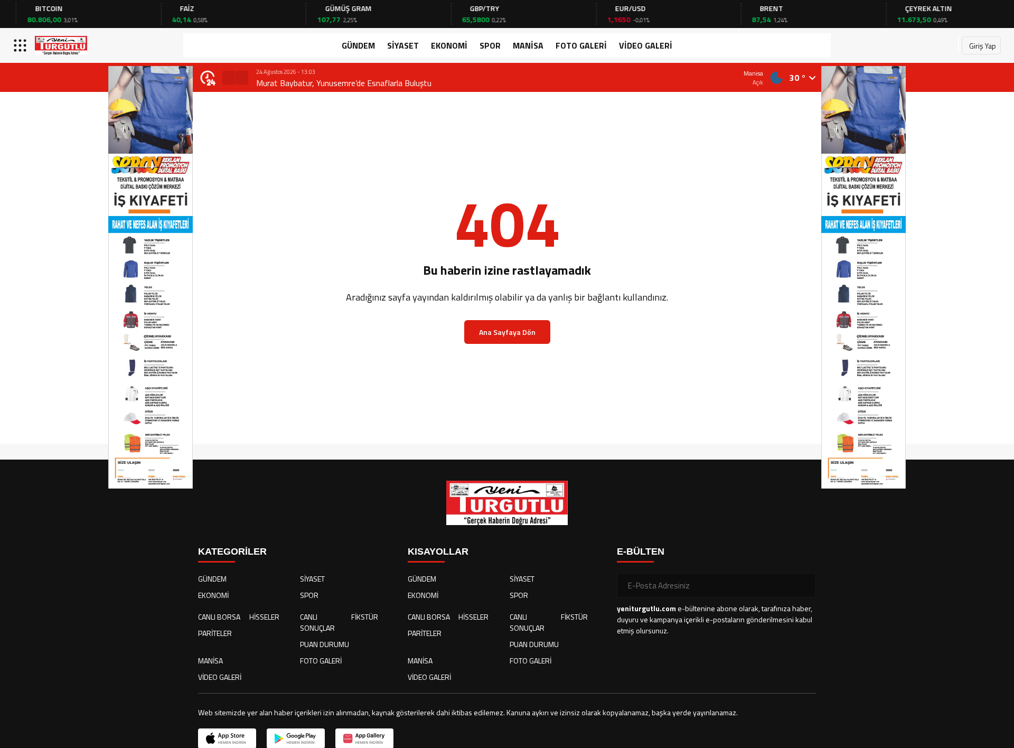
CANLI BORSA (219, 616)
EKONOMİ (449, 45)
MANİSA (528, 45)
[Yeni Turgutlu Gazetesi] (61, 45)
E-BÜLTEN (640, 551)
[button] (228, 78)
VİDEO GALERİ (645, 45)
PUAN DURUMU (324, 644)
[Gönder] (804, 585)
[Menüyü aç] (21, 45)
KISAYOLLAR (438, 551)
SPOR (490, 45)
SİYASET (403, 45)
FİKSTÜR (364, 616)
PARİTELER (215, 633)
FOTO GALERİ (581, 45)
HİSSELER (264, 616)
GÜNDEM (358, 45)
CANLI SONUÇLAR (317, 622)
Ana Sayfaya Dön (507, 332)
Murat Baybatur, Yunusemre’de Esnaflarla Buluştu (343, 83)
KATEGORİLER (232, 551)
